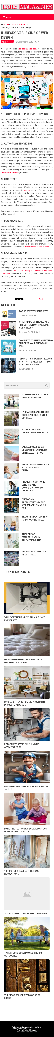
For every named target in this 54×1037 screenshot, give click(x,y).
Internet (5, 42)
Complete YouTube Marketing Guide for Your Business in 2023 (36, 343)
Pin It (41, 299)
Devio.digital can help (10, 172)
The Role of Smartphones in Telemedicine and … (32, 537)
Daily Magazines (19, 1027)
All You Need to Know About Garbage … (26, 913)
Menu (8, 17)
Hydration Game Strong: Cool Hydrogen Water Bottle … (36, 415)
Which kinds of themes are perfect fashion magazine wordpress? (34, 325)
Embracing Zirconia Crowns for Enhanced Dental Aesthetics (34, 450)
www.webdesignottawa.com (37, 247)
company (27, 190)
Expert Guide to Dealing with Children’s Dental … (35, 467)
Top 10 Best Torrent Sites (33, 311)
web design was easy (27, 49)
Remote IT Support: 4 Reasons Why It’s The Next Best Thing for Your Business (35, 362)
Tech (12, 42)
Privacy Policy (23, 1030)
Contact (33, 1030)
